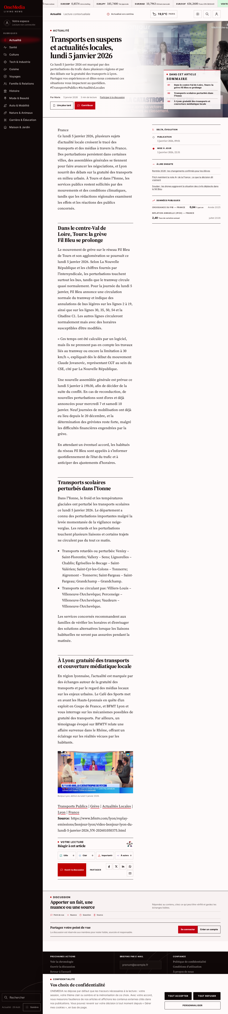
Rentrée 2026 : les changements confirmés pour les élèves (181, 171)
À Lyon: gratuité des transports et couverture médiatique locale (192, 102)
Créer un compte (209, 929)
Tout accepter (178, 996)
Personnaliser (193, 1005)
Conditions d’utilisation (187, 966)
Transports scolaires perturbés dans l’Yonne (193, 94)
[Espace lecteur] (217, 14)
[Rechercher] (207, 14)
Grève (94, 806)
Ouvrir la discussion (62, 966)
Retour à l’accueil (60, 971)
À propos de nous (183, 971)
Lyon (62, 812)
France (73, 812)
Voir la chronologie (61, 961)
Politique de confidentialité (189, 961)
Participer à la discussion (112, 97)
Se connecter (188, 929)
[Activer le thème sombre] (198, 14)
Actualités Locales (116, 806)
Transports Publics (72, 806)
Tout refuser (207, 996)
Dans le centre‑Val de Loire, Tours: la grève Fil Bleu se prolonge (193, 86)
